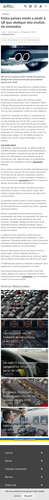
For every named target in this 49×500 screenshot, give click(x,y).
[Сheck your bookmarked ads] (35, 6)
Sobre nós (10, 485)
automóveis (37, 162)
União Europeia (33, 40)
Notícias (5, 14)
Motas (8, 460)
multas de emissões (10, 40)
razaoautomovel (7, 34)
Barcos (9, 477)
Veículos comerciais (16, 469)
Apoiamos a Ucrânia (24, 440)
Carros (9, 452)
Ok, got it (28, 496)
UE (22, 40)
